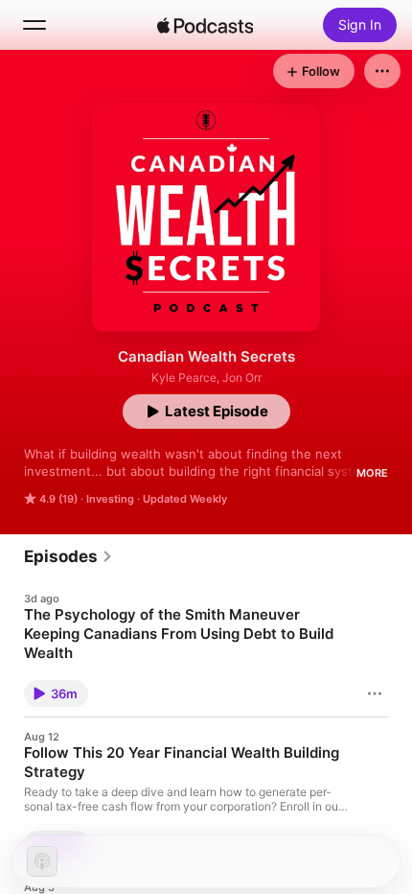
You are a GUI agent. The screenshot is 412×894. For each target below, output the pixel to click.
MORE (372, 473)
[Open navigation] (34, 25)
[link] (68, 556)
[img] (205, 25)
